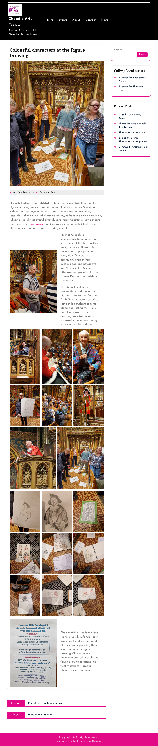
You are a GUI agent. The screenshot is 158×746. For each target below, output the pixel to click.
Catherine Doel (47, 192)
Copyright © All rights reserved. (79, 737)
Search (118, 50)
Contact (91, 20)
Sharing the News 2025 (132, 132)
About (76, 20)
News (104, 20)
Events (63, 20)
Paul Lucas (36, 224)
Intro (50, 20)
